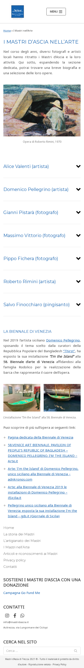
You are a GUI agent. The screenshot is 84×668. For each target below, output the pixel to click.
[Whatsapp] (22, 615)
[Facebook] (14, 615)
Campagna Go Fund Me (21, 592)
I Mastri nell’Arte (16, 547)
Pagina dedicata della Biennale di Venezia (40, 437)
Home (7, 30)
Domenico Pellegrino (63, 340)
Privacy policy (14, 560)
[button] (42, 166)
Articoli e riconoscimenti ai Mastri (30, 553)
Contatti (10, 566)
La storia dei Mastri (18, 534)
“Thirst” (69, 351)
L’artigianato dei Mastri (22, 541)
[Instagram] (7, 615)
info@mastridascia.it (16, 622)
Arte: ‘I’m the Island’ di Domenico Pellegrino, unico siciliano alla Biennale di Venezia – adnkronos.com (43, 473)
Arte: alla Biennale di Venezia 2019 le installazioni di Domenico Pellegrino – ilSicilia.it (37, 492)
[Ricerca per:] (42, 651)
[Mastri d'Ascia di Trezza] (17, 11)
